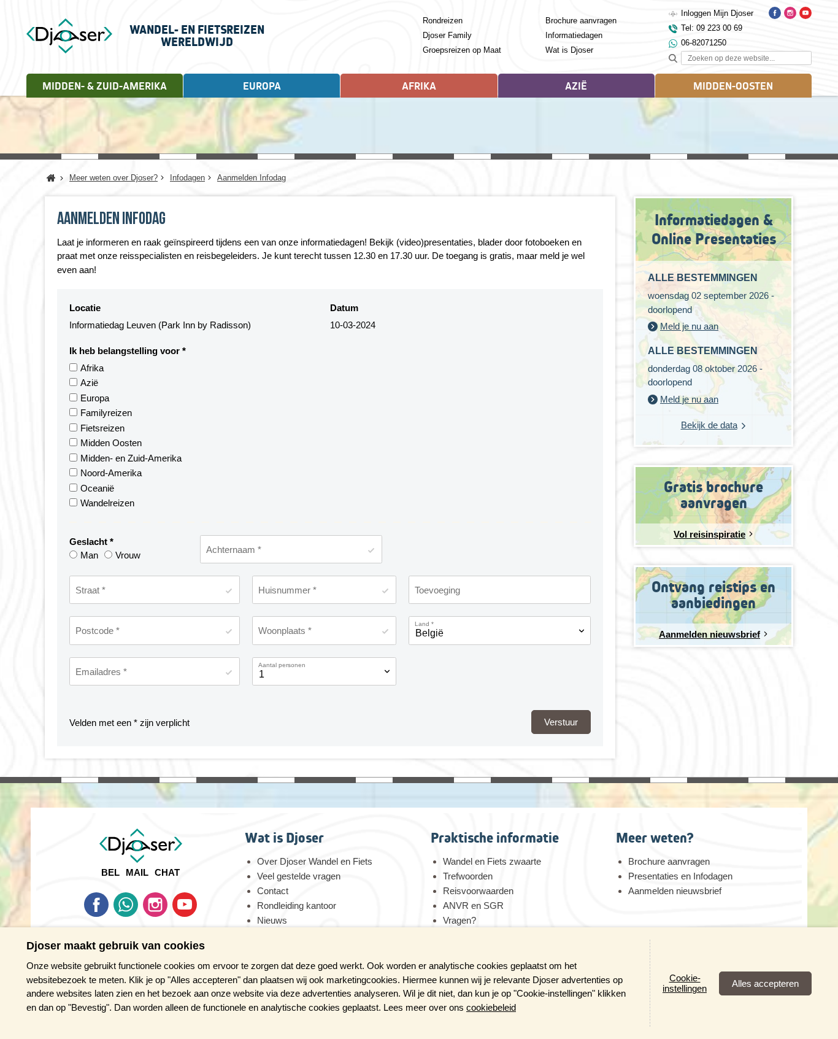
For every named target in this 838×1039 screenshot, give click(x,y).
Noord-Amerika (111, 473)
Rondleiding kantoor (296, 905)
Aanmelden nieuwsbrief (674, 891)
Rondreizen (443, 20)
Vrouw (127, 555)
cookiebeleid (491, 1007)
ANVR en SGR (473, 905)
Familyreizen (106, 412)
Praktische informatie (495, 838)
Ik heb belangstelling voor (125, 351)
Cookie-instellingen (685, 983)
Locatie (85, 308)
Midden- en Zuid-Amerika (131, 458)
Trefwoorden (468, 876)
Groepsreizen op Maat (462, 50)
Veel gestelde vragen (298, 876)
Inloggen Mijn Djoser (717, 13)
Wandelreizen (107, 503)
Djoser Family (447, 35)
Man (89, 555)
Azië (89, 382)
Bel (110, 872)
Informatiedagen (573, 35)
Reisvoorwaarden (478, 891)
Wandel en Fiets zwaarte (492, 861)
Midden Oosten (111, 443)
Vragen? (459, 920)
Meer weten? (654, 838)
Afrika (92, 368)
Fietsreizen (102, 428)
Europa (94, 398)
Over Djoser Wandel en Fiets (314, 861)
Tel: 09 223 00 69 (711, 28)
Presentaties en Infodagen (680, 876)
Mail (137, 872)
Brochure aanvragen (581, 20)
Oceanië (97, 488)
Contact (272, 891)
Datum (344, 308)
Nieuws (272, 920)
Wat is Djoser (569, 50)
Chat (167, 872)
